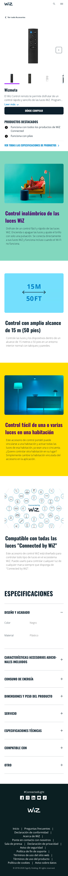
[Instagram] (28, 797)
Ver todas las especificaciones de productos (30, 145)
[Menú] (62, 4)
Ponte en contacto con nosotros (31, 840)
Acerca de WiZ (31, 836)
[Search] (54, 4)
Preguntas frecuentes (37, 828)
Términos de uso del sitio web (31, 855)
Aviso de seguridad (31, 847)
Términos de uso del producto (31, 859)
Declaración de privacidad (42, 844)
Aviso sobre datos (45, 862)
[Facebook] (22, 797)
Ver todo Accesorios (16, 17)
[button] (59, 50)
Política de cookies (19, 862)
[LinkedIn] (34, 797)
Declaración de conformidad (31, 832)
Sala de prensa (13, 844)
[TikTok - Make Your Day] (45, 797)
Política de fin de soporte (31, 851)
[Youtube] (39, 797)
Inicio (16, 828)
